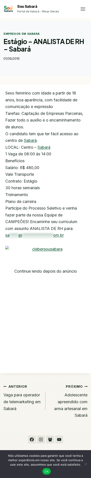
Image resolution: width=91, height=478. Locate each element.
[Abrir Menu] (82, 9)
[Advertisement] (45, 320)
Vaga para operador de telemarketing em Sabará (22, 398)
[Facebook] (32, 439)
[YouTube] (59, 439)
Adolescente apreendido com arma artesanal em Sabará (70, 401)
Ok (47, 471)
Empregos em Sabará (22, 33)
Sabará (30, 140)
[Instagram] (41, 439)
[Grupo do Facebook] (50, 439)
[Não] (85, 464)
